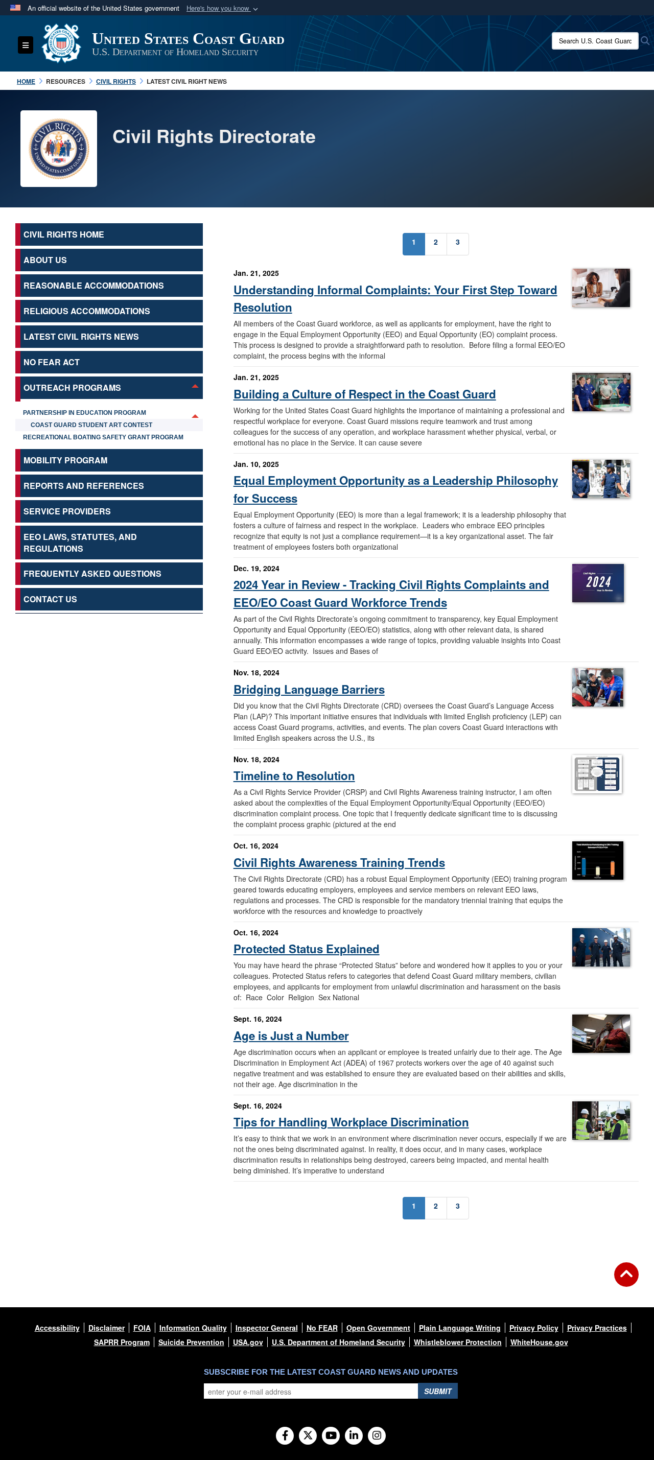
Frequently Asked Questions (92, 573)
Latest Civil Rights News (81, 336)
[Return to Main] (626, 1281)
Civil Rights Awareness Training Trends (339, 862)
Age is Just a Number (291, 1035)
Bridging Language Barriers (309, 689)
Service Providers (67, 511)
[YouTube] (331, 1436)
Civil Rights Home (64, 234)
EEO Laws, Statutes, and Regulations (80, 542)
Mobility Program (65, 460)
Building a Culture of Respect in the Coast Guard (364, 394)
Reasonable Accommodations (94, 285)
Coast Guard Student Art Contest (91, 425)
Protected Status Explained (306, 948)
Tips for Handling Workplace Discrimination (351, 1122)
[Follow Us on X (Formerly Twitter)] (308, 1436)
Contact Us (50, 599)
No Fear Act (52, 362)
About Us (45, 260)
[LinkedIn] (354, 1436)
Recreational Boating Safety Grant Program (103, 437)
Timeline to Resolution (294, 775)
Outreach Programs (72, 387)
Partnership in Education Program (84, 412)
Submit (438, 1391)
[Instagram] (377, 1436)
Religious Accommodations (87, 311)
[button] (223, 8)
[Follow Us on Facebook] (285, 1436)
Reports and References (84, 485)
